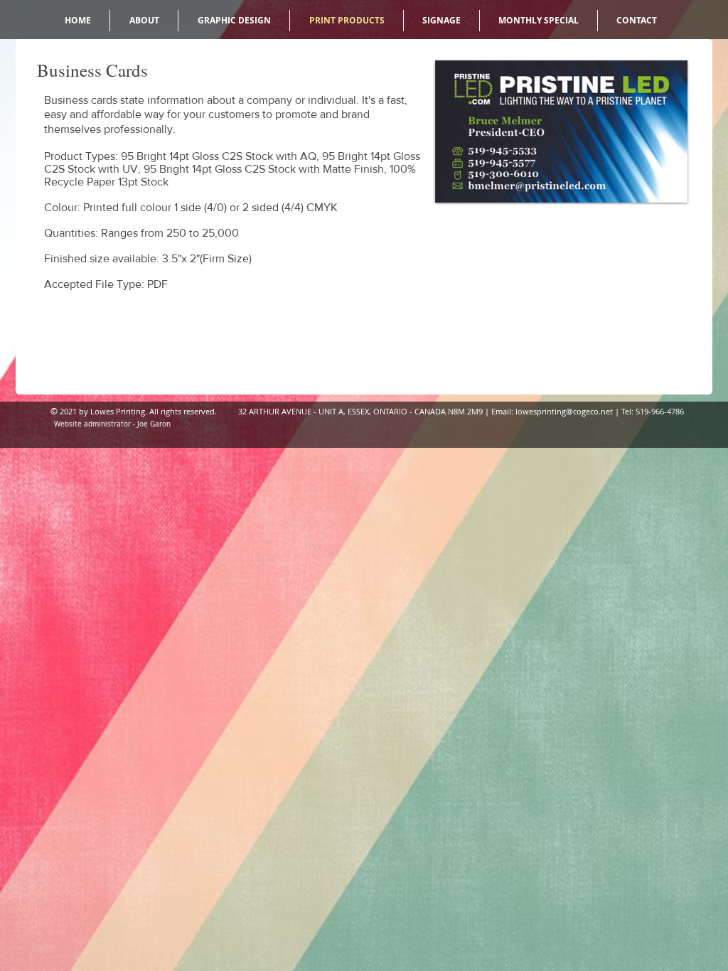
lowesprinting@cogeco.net (564, 411)
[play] (658, 190)
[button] (561, 131)
